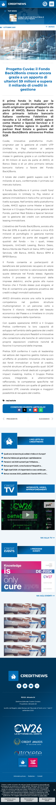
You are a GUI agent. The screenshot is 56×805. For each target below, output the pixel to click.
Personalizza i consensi (29, 799)
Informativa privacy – (21, 776)
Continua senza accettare (10, 799)
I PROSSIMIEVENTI (36, 550)
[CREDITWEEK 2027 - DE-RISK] (28, 576)
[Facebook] (19, 686)
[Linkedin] (25, 686)
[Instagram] (37, 686)
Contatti (39, 776)
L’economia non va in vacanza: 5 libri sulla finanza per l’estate (30, 18)
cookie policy (43, 795)
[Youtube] (31, 686)
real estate (11, 401)
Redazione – (32, 776)
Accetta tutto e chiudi (47, 799)
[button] (45, 4)
